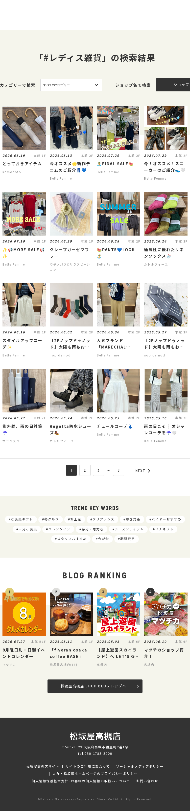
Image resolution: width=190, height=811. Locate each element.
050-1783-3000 (98, 753)
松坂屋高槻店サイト (43, 766)
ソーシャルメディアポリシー (140, 766)
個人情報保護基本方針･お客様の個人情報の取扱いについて (81, 781)
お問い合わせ (147, 781)
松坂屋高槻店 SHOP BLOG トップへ (93, 685)
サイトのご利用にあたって (88, 766)
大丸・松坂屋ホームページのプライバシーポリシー (95, 773)
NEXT (140, 470)
